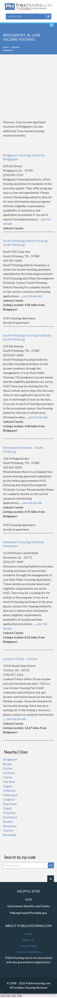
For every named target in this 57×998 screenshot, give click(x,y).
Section (8, 821)
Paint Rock (10, 804)
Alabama (15, 47)
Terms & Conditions (28, 952)
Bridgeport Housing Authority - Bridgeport (24, 157)
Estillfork (9, 773)
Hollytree (9, 790)
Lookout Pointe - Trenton (20, 659)
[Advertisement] (28, 87)
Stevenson (10, 826)
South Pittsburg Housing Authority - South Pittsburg (28, 337)
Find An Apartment (51, 24)
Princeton (9, 813)
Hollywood (10, 795)
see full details (32, 296)
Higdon (8, 786)
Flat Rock (9, 781)
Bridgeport (10, 759)
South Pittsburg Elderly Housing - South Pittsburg (26, 243)
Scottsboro (10, 817)
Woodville (9, 835)
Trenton (8, 830)
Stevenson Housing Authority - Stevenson (24, 544)
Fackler (8, 777)
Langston (9, 799)
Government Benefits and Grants (28, 906)
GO (51, 865)
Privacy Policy (28, 946)
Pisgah (7, 808)
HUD (28, 899)
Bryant (7, 764)
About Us (28, 940)
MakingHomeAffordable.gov (28, 913)
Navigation (15, 16)
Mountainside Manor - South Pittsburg (23, 450)
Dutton (7, 768)
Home (6, 47)
